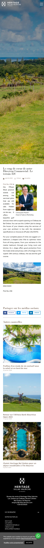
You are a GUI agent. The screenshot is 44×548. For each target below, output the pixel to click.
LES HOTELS (8, 523)
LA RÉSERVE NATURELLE (12, 525)
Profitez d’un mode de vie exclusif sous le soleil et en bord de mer (21, 367)
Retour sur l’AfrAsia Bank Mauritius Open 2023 (19, 416)
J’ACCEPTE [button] (29, 542)
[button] (9, 313)
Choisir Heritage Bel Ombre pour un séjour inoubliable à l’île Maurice (19, 464)
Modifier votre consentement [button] (13, 543)
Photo (12, 298)
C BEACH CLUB (9, 527)
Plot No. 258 (7, 184)
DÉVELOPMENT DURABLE (12, 529)
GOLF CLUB (8, 521)
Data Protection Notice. (29, 538)
